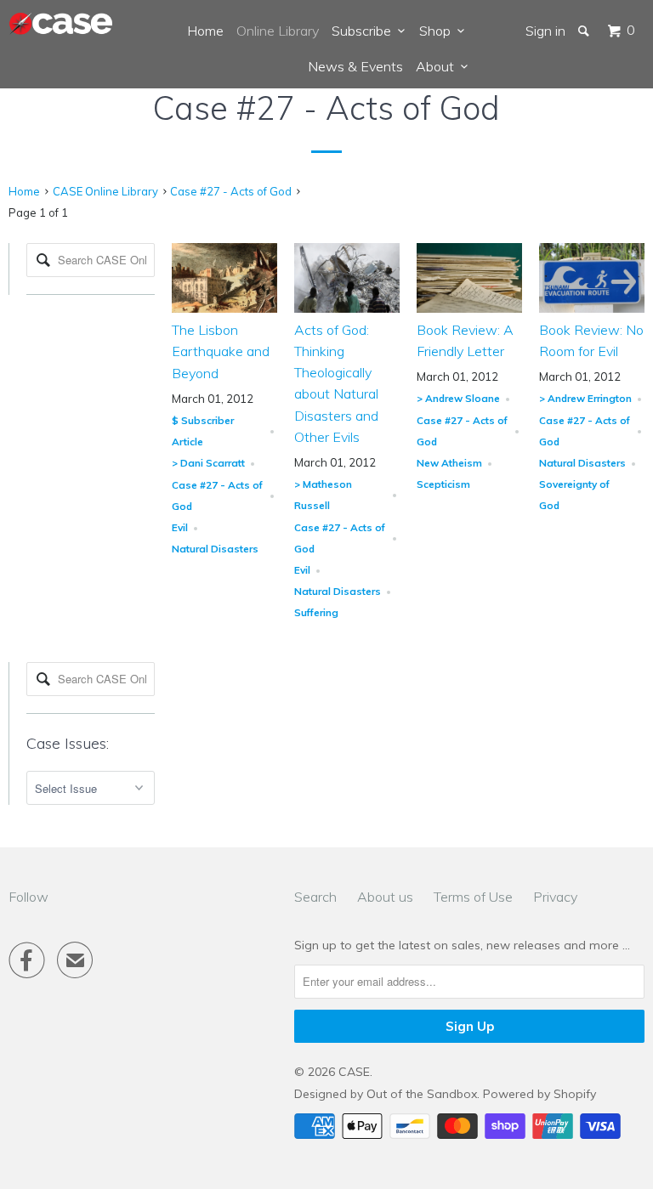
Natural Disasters (215, 548)
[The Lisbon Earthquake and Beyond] (224, 308)
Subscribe (365, 30)
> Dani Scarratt (208, 462)
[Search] (585, 30)
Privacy (555, 896)
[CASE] (61, 24)
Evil (180, 527)
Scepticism (443, 484)
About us (385, 896)
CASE (354, 1071)
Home (205, 30)
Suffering (316, 612)
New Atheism (449, 462)
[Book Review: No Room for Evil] (591, 308)
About (438, 66)
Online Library (277, 30)
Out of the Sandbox (421, 1093)
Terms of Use (473, 896)
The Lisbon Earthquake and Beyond (221, 351)
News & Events (355, 66)
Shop (438, 30)
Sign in (545, 30)
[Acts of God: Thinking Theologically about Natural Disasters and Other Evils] (347, 308)
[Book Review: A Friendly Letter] (469, 308)
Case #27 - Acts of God (326, 108)
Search (315, 896)
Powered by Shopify (539, 1093)
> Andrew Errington (585, 398)
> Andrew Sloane (458, 398)
